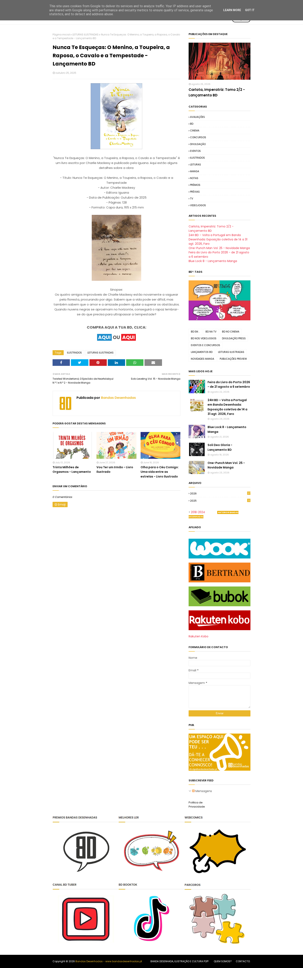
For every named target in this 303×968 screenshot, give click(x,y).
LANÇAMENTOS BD (202, 352)
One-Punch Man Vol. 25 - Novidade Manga (219, 248)
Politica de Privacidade (197, 805)
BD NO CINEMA (230, 331)
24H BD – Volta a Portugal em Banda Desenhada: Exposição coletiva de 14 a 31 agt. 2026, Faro (218, 239)
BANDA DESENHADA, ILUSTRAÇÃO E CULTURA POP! (179, 961)
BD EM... (195, 331)
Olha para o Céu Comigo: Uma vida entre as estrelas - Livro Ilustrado (160, 472)
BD (191, 123)
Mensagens (203, 791)
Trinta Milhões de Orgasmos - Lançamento (72, 469)
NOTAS (194, 178)
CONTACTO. (243, 961)
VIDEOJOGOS (198, 205)
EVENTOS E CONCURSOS (205, 345)
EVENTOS (195, 151)
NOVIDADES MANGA (202, 359)
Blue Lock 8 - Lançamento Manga (213, 261)
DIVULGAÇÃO (198, 144)
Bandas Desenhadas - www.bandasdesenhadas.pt (108, 961)
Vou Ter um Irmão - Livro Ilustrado (114, 469)
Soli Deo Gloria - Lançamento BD (220, 447)
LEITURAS (195, 164)
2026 (220, 494)
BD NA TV (211, 331)
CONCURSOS (198, 137)
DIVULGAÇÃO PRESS (234, 338)
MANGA (194, 171)
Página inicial (61, 34)
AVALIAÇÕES (197, 117)
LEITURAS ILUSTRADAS (85, 34)
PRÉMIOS (195, 185)
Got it (250, 10)
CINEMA (194, 130)
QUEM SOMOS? (223, 961)
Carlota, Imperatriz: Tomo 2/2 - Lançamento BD (217, 92)
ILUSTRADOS (74, 352)
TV (191, 198)
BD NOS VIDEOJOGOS (203, 338)
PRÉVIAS (195, 191)
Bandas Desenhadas (118, 397)
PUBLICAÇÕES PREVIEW (233, 359)
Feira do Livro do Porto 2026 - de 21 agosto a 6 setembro (229, 384)
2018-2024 (198, 512)
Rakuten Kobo (198, 636)
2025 (220, 501)
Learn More (232, 10)
